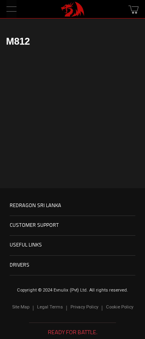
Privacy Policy (84, 307)
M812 (18, 41)
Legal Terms (50, 307)
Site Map (20, 307)
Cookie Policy (119, 307)
